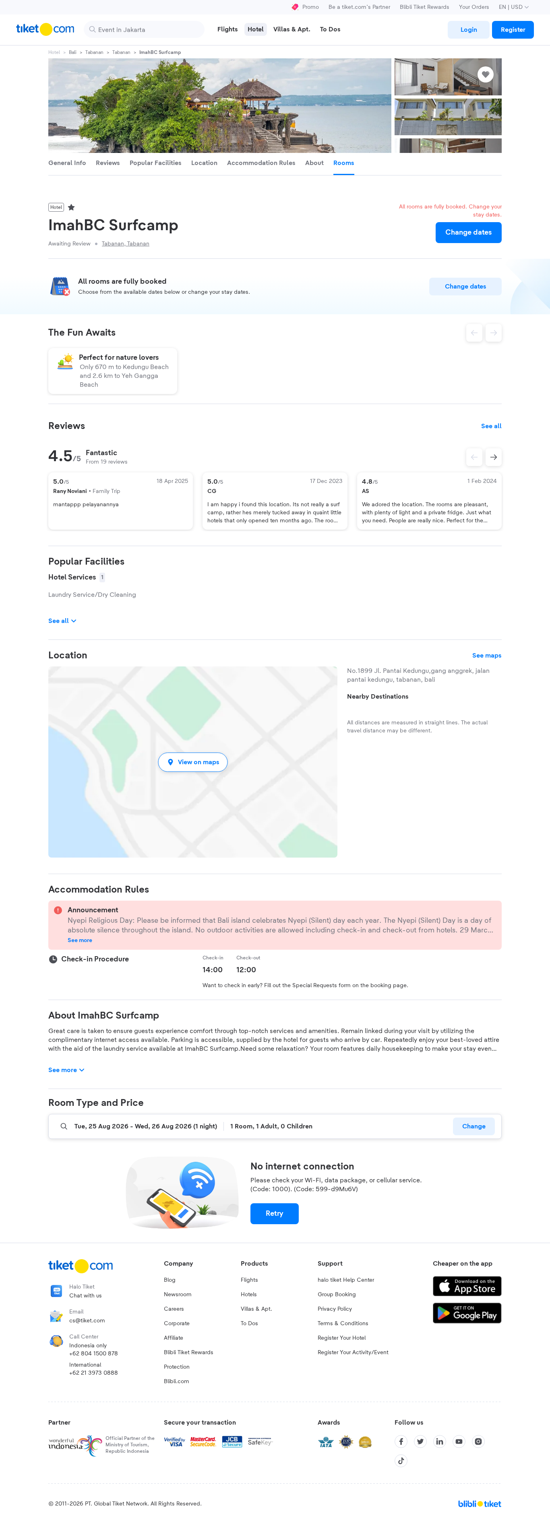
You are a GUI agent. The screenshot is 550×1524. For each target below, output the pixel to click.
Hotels (249, 1294)
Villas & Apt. (256, 1309)
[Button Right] (494, 457)
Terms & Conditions (343, 1323)
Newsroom (178, 1294)
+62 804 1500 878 (93, 1353)
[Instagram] (478, 1441)
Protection (177, 1367)
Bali (73, 52)
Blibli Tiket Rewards (424, 7)
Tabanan (94, 52)
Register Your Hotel (342, 1338)
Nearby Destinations (378, 697)
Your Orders (474, 7)
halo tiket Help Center (346, 1280)
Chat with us (85, 1295)
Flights (249, 1280)
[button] (192, 762)
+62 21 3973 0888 (93, 1373)
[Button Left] (474, 457)
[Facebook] (401, 1441)
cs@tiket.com (87, 1320)
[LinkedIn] (439, 1441)
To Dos (249, 1323)
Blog (170, 1280)
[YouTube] (459, 1441)
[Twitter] (420, 1441)
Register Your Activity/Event (353, 1352)
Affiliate (173, 1338)
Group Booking (337, 1294)
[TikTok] (401, 1460)
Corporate (177, 1323)
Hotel (54, 52)
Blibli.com (176, 1381)
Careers (174, 1309)
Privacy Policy (335, 1309)
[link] (469, 30)
